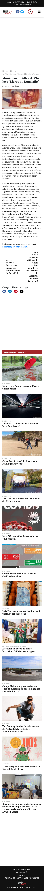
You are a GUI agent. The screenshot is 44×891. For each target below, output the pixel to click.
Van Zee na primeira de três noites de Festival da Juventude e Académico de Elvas (20, 729)
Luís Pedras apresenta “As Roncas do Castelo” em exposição (21, 612)
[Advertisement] (22, 42)
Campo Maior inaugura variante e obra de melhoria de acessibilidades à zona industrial (21, 689)
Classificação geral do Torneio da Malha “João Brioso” (19, 462)
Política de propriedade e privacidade (22, 878)
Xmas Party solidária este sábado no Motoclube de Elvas (21, 767)
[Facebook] (17, 11)
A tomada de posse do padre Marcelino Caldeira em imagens (19, 650)
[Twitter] (22, 11)
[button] (30, 12)
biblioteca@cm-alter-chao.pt (14, 247)
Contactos (22, 875)
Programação (22, 872)
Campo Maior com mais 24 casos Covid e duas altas (19, 575)
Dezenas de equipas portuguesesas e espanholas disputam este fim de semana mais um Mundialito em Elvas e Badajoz (21, 808)
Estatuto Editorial (22, 869)
